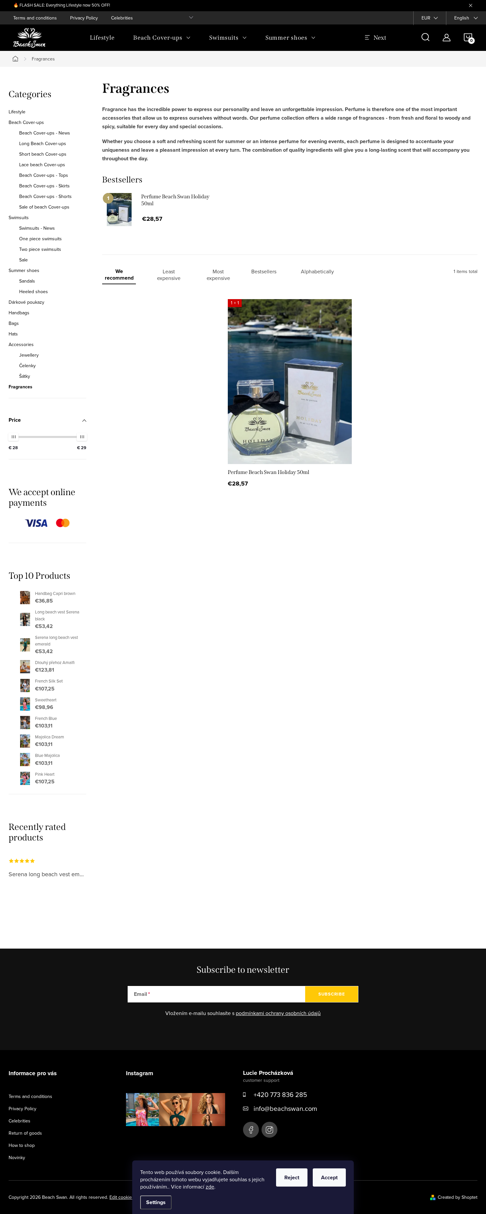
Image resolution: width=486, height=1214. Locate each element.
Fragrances (20, 386)
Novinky (17, 1157)
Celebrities (122, 18)
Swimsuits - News (37, 228)
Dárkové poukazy (26, 302)
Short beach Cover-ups (42, 154)
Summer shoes (24, 270)
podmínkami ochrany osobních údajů (278, 1013)
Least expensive (169, 275)
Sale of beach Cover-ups (44, 207)
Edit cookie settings (129, 1197)
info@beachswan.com (285, 1108)
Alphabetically (317, 271)
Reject (291, 1177)
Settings (156, 1202)
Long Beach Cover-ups (42, 143)
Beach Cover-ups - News (44, 133)
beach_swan (269, 1130)
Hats (13, 334)
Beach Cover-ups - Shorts (45, 196)
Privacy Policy (84, 18)
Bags (14, 323)
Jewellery (29, 355)
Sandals (27, 281)
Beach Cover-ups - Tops (43, 175)
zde (210, 1186)
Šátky (24, 376)
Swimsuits (19, 217)
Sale (23, 259)
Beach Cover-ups (26, 122)
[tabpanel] (164, 212)
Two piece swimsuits (40, 249)
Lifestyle (17, 111)
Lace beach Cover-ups (42, 164)
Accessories (21, 344)
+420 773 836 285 (280, 1094)
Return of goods (25, 1133)
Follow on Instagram (180, 1136)
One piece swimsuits (40, 238)
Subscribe (331, 994)
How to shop (22, 1145)
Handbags (19, 312)
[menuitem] (102, 37)
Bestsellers (263, 271)
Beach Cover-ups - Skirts (44, 185)
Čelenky (27, 365)
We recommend (119, 275)
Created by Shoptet (457, 1197)
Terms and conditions (35, 18)
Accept (329, 1177)
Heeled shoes (33, 291)
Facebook (251, 1130)
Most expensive (218, 275)
